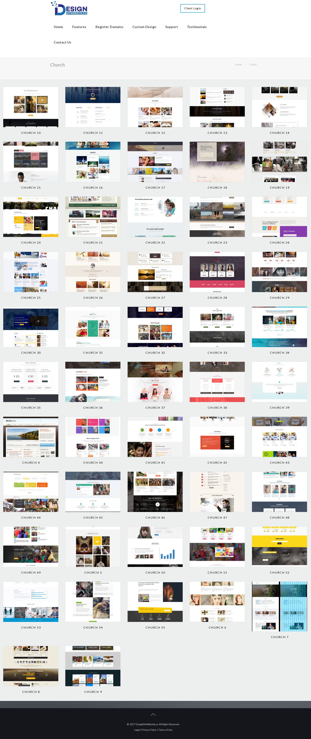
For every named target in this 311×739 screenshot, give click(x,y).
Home (238, 64)
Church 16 (93, 187)
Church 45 (93, 517)
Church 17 (155, 187)
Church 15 (31, 187)
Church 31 (93, 352)
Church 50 (155, 572)
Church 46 (155, 517)
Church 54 (93, 627)
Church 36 (93, 407)
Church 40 (93, 462)
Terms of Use (165, 729)
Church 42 (217, 462)
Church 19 (280, 187)
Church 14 (280, 132)
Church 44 (31, 517)
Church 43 (280, 462)
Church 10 (31, 132)
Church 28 (217, 297)
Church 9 (93, 691)
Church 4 (31, 462)
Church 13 (217, 132)
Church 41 (155, 462)
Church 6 (217, 627)
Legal (137, 729)
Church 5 (93, 572)
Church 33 (217, 352)
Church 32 (155, 352)
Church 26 (93, 297)
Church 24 (280, 242)
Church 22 (155, 242)
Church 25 (31, 297)
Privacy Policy (149, 729)
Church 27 (155, 297)
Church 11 (93, 132)
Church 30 (31, 352)
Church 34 (280, 352)
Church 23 (217, 242)
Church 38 (217, 407)
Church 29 (280, 297)
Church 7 (280, 637)
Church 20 (31, 242)
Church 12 (155, 132)
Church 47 (217, 517)
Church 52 (280, 572)
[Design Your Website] (69, 7)
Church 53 (31, 627)
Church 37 (155, 407)
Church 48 (280, 517)
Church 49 (31, 572)
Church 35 (31, 407)
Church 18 (217, 187)
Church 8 (31, 691)
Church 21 (93, 242)
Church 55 (155, 627)
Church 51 (217, 572)
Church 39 (280, 407)
